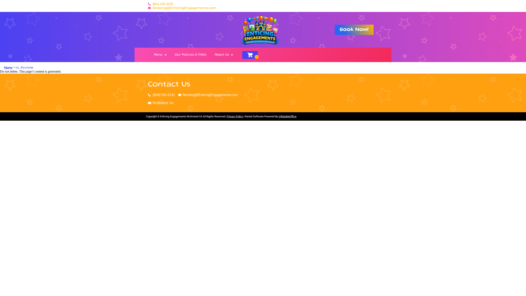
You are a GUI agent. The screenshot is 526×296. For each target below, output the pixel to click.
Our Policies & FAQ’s (190, 54)
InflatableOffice (287, 116)
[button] (354, 30)
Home (8, 67)
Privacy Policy (235, 116)
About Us (222, 54)
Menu (158, 54)
